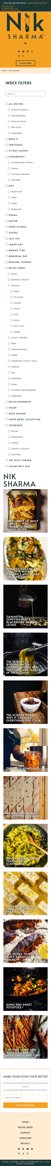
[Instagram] (32, 51)
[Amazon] (23, 56)
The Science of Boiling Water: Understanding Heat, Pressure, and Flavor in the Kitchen (23, 667)
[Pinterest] (28, 51)
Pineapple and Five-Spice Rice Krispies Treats (21, 909)
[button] (26, 43)
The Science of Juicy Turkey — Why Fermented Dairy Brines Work (22, 525)
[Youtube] (23, 51)
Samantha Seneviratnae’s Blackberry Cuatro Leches (22, 620)
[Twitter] (23, 1149)
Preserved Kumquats (23, 768)
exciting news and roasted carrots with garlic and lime (23, 1052)
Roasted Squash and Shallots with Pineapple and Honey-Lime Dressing (23, 572)
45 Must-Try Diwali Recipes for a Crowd (22, 814)
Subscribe (26, 1138)
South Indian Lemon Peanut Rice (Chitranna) (22, 861)
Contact (25, 1132)
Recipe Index (25, 1127)
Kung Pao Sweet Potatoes (19, 1006)
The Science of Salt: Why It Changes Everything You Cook (23, 718)
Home (4, 70)
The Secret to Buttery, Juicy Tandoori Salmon (23, 957)
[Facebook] (19, 51)
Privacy (25, 1143)
